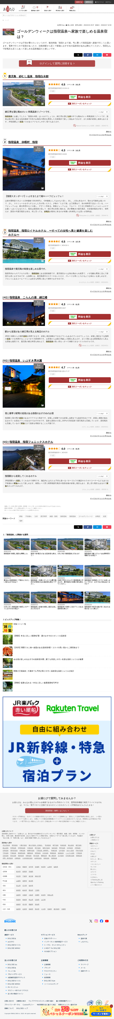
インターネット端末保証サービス (56, 942)
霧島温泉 (44, 856)
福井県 (31, 886)
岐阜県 (24, 890)
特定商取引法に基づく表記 (46, 1004)
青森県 (24, 867)
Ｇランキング (95, 848)
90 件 (77, 449)
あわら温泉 (70, 850)
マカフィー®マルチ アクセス (18, 990)
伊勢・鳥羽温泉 (8, 858)
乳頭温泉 (48, 845)
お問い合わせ (9, 1001)
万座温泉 (30, 848)
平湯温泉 (13, 853)
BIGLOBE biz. (12, 964)
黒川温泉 (36, 856)
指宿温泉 (63, 516)
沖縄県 (63, 909)
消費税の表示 (21, 1001)
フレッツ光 (11, 971)
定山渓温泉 (6, 845)
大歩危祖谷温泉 (27, 858)
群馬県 (24, 871)
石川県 (24, 886)
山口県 (43, 900)
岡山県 (31, 900)
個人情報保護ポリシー (64, 1001)
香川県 (24, 904)
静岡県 (18, 890)
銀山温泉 (5, 848)
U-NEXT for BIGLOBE (52, 948)
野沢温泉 (62, 848)
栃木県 (18, 871)
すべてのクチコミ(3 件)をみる (100, 225)
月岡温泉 (77, 848)
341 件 (78, 84)
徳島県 (18, 904)
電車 (20, 521)
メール (83, 968)
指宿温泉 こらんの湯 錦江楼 (28, 297)
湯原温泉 (21, 856)
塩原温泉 (54, 848)
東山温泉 (71, 845)
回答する (79, 2)
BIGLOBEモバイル (14, 945)
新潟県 (31, 881)
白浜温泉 (45, 853)
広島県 (37, 900)
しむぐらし (85, 942)
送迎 (104, 516)
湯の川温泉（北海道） (36, 845)
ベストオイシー (96, 864)
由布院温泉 (38, 858)
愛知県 (31, 890)
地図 (53, 91)
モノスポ (93, 867)
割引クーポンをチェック (82, 104)
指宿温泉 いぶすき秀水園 (25, 360)
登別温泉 (15, 845)
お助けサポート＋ (50, 938)
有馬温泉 (38, 853)
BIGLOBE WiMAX (14, 948)
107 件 (78, 242)
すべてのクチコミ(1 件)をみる (100, 436)
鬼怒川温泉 (46, 848)
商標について (9, 1008)
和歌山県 (50, 895)
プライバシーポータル (12, 1004)
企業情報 (44, 960)
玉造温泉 (5, 856)
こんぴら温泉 (70, 853)
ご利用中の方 (82, 960)
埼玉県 (18, 876)
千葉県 (24, 876)
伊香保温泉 (21, 848)
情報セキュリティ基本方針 (67, 1004)
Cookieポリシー (28, 1004)
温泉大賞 (84, 938)
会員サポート (85, 971)
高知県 (37, 904)
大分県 (43, 909)
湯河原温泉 (14, 850)
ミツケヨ (93, 874)
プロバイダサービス (15, 974)
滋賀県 (18, 895)
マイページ (100, 2)
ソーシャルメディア (51, 984)
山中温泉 (62, 850)
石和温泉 (5, 850)
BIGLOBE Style (49, 981)
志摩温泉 (17, 858)
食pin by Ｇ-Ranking (97, 882)
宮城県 (37, 867)
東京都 (31, 876)
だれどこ (93, 851)
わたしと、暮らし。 (97, 859)
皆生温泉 (13, 856)
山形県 (49, 867)
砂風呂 (98, 516)
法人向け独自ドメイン (15, 994)
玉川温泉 (61, 856)
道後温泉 (61, 853)
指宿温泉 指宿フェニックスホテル (31, 441)
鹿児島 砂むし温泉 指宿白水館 (28, 76)
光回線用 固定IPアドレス (16, 977)
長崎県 (31, 909)
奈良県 (43, 895)
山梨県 (18, 881)
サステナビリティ (50, 971)
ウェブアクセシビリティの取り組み (40, 1001)
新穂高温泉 (21, 853)
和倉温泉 (54, 850)
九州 (36, 516)
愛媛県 (31, 904)
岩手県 (31, 867)
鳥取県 (18, 900)
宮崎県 (49, 909)
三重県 (37, 890)
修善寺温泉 (30, 850)
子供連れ (28, 516)
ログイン (108, 2)
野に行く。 (94, 869)
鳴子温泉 (55, 845)
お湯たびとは (95, 837)
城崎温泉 (30, 853)
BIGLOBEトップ (22, 1008)
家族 (20, 516)
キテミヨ (93, 861)
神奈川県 (38, 876)
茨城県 (31, 871)
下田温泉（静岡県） (42, 850)
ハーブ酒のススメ (96, 885)
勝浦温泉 (53, 853)
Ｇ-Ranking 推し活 (96, 880)
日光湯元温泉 (70, 856)
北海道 (18, 867)
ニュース (47, 974)
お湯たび (93, 856)
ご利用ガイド (95, 840)
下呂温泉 (5, 853)
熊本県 (37, 909)
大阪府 (31, 895)
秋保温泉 (63, 845)
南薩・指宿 (53, 516)
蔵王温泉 (78, 845)
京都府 (24, 895)
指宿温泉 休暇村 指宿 (23, 142)
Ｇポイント (94, 846)
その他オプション (50, 951)
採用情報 (47, 977)
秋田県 (43, 867)
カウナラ (93, 872)
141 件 (78, 150)
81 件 (77, 368)
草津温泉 (13, 848)
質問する (89, 2)
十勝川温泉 (23, 845)
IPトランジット (13, 987)
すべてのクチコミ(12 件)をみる (100, 135)
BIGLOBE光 (12, 938)
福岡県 (18, 909)
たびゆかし (94, 877)
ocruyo (93, 854)
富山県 (18, 886)
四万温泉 (38, 848)
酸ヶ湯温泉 (52, 856)
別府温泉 (29, 856)
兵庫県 (37, 895)
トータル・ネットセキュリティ (55, 945)
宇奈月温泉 (79, 850)
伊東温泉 (22, 850)
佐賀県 (24, 909)
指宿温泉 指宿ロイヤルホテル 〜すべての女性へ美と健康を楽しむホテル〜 (50, 232)
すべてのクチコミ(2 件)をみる (100, 291)
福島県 (56, 867)
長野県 (24, 881)
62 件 (77, 304)
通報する (108, 131)
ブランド (47, 968)
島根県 (24, 900)
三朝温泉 (79, 853)
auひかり (11, 942)
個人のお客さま (10, 930)
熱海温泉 (46, 858)
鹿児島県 (44, 516)
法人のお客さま (10, 960)
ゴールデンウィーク (86, 516)
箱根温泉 (79, 856)
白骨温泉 (70, 848)
